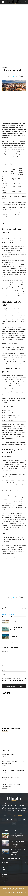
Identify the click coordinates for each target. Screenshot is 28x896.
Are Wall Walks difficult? (9, 754)
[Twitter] (24, 819)
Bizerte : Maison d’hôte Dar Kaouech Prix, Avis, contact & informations (18, 851)
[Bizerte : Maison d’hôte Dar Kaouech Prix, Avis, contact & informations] (5, 851)
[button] (2, 2)
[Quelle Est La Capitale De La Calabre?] (5, 637)
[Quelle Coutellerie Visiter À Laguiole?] (5, 622)
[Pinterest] (15, 819)
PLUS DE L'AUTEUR (7, 616)
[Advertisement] (14, 19)
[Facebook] (3, 819)
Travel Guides (9, 65)
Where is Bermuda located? (10, 777)
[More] (22, 76)
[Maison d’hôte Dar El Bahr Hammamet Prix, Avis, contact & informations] (5, 843)
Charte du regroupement (8, 888)
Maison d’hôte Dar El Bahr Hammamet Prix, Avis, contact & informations (18, 843)
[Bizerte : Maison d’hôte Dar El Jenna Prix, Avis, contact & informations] (5, 835)
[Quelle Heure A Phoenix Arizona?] (5, 629)
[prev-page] (12, 643)
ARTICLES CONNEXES (8, 614)
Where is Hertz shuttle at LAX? (20, 607)
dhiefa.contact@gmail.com (18, 815)
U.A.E (17, 888)
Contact (14, 889)
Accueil (3, 65)
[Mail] (11, 819)
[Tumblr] (19, 819)
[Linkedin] (7, 819)
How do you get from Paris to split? (13, 770)
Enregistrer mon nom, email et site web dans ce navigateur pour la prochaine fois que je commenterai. (14, 680)
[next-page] (15, 643)
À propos (21, 888)
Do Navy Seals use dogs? (6, 607)
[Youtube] (14, 823)
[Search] (26, 2)
